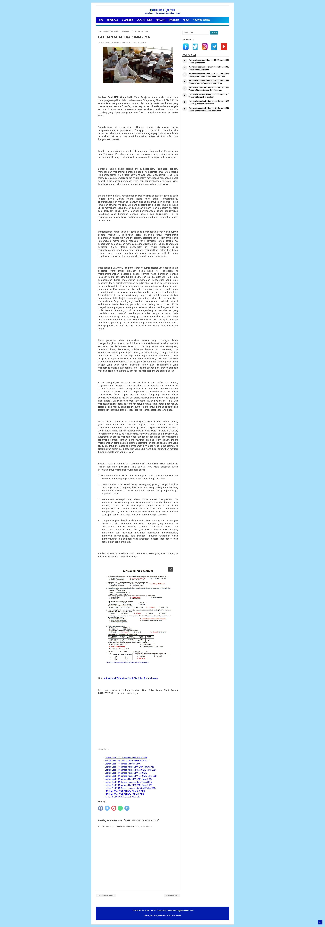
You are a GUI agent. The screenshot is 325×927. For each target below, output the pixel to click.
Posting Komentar (140, 42)
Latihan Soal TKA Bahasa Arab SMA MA (122, 797)
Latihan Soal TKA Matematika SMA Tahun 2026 (126, 757)
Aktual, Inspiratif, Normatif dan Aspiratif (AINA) (162, 916)
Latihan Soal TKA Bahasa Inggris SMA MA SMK (126, 773)
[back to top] (320, 922)
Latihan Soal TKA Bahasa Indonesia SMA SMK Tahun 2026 (131, 770)
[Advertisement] (138, 724)
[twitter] (107, 808)
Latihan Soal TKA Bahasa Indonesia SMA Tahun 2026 (128, 782)
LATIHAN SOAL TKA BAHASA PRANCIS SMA (125, 791)
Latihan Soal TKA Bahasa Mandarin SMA (122, 764)
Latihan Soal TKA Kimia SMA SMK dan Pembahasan (130, 678)
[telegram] (126, 808)
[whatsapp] (120, 808)
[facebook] (100, 808)
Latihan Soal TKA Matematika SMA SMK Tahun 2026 (128, 779)
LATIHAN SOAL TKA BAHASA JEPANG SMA (124, 794)
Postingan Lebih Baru (106, 895)
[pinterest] (113, 808)
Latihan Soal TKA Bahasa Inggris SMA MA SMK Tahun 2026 (131, 776)
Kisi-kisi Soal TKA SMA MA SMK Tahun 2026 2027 (127, 761)
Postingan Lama (172, 895)
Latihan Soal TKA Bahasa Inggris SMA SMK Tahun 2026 (129, 767)
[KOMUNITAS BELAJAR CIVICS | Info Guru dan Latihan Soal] (162, 10)
